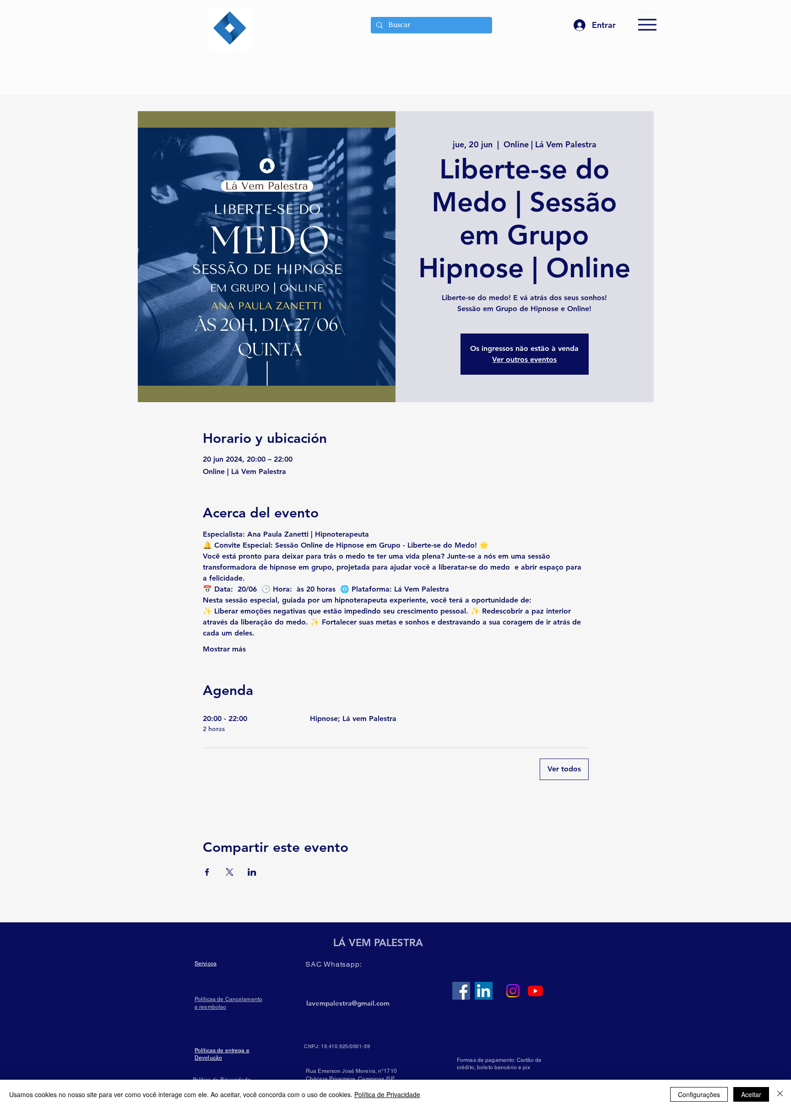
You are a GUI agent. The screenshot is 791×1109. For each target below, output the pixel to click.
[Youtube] (535, 991)
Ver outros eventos (524, 359)
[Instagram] (513, 991)
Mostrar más (224, 649)
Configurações (699, 1094)
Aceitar (751, 1094)
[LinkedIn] (484, 991)
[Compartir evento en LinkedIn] (252, 872)
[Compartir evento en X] (229, 872)
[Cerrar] (780, 1094)
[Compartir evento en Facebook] (207, 872)
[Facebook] (461, 991)
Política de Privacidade (387, 1094)
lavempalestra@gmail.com (348, 1003)
